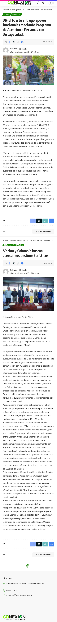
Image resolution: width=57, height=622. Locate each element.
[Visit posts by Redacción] (6, 50)
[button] (5, 3)
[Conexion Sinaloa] (19, 3)
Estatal (7, 245)
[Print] (22, 42)
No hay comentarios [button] (44, 231)
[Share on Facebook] (9, 42)
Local (6, 14)
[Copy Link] (18, 42)
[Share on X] (14, 42)
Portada (16, 14)
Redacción (13, 49)
